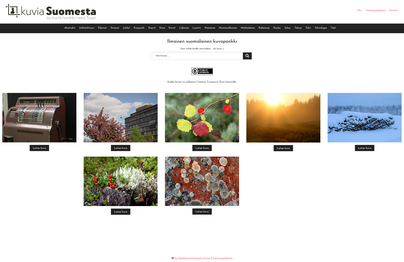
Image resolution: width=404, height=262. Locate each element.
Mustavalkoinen (228, 28)
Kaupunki (139, 28)
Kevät (172, 28)
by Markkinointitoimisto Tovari (192, 258)
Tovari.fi (393, 10)
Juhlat (126, 28)
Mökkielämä (248, 28)
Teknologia (321, 28)
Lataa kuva (39, 148)
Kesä (162, 28)
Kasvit (152, 28)
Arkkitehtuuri (86, 28)
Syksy (287, 28)
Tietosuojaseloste (375, 10)
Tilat (333, 28)
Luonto (197, 28)
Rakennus (264, 28)
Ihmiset (115, 28)
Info (359, 10)
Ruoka (277, 28)
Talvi (308, 28)
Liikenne (184, 28)
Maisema (210, 28)
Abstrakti (69, 28)
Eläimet (102, 28)
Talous (298, 28)
